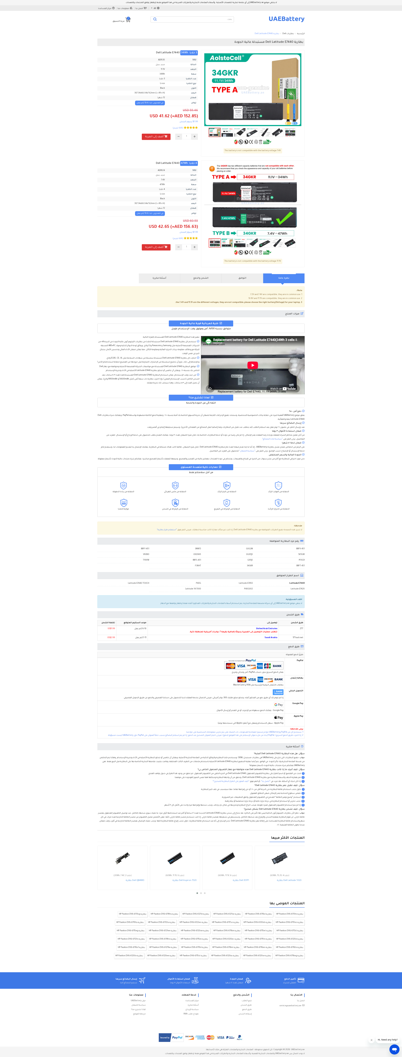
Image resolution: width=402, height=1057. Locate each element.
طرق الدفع (247, 1010)
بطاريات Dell (288, 34)
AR (155, 9)
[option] (252, 89)
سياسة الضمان (138, 1005)
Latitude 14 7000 (193, 589)
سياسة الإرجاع (192, 1010)
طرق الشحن (246, 1005)
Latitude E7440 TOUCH (138, 583)
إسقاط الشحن (245, 1014)
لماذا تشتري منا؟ (138, 1010)
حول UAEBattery (138, 1001)
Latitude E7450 (246, 583)
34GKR (250, 566)
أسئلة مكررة (193, 1005)
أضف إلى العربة (154, 136)
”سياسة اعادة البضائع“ (272, 439)
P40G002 (248, 589)
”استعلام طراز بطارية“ (167, 530)
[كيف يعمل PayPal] (171, 1037)
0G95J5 (249, 555)
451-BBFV (300, 549)
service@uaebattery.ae (290, 1006)
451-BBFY (145, 549)
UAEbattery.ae (298, 1050)
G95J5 (250, 560)
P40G (198, 583)
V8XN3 (146, 555)
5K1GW (301, 555)
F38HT (198, 566)
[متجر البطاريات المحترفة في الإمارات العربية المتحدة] (287, 22)
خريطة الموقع (139, 1014)
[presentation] (284, 278)
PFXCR (302, 560)
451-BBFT (300, 566)
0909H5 (197, 555)
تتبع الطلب (247, 1001)
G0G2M (249, 549)
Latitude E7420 (298, 589)
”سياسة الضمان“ (247, 451)
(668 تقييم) (178, 128)
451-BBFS (197, 560)
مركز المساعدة (104, 9)
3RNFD (198, 549)
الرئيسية (301, 34)
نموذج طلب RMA (191, 1014)
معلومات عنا (123, 9)
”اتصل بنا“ (265, 781)
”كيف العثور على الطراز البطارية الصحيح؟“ (231, 781)
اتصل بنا (139, 9)
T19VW (146, 560)
